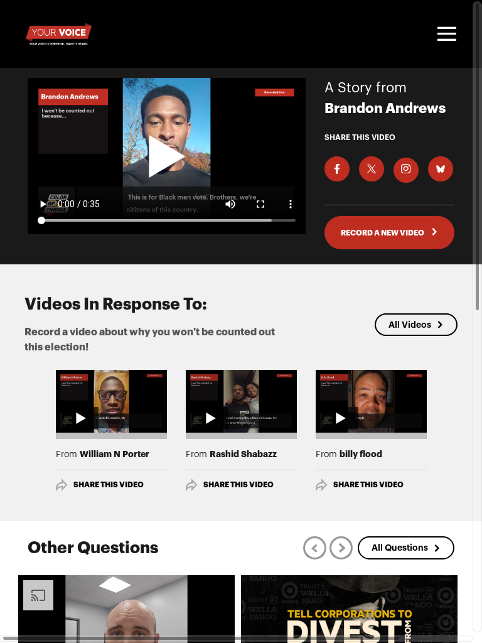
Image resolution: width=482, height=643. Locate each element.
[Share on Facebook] (337, 168)
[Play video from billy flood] (371, 401)
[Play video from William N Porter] (111, 401)
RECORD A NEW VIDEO (383, 233)
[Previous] (314, 547)
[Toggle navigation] (445, 34)
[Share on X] (371, 168)
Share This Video (108, 485)
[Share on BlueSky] (440, 168)
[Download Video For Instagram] (406, 170)
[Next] (341, 547)
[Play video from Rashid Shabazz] (241, 401)
